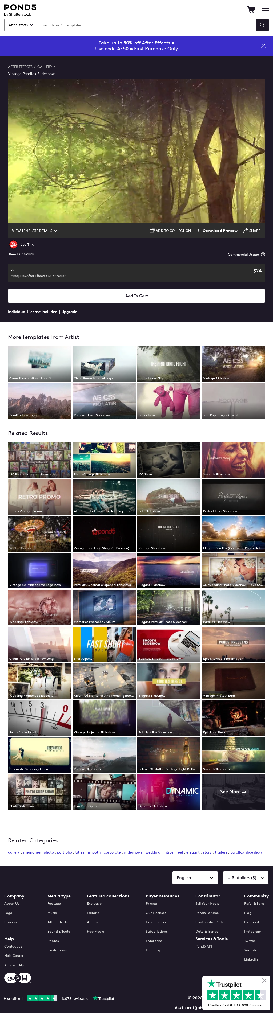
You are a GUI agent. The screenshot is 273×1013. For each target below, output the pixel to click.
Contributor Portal (210, 922)
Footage (54, 903)
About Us (11, 903)
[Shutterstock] (189, 1007)
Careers (10, 922)
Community (256, 896)
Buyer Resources (162, 896)
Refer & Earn (254, 903)
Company (14, 896)
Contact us (13, 946)
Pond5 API (203, 946)
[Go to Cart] (251, 9)
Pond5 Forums (207, 913)
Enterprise (154, 941)
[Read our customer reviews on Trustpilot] (238, 993)
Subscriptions (157, 931)
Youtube (251, 950)
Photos (53, 941)
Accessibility (14, 965)
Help (9, 938)
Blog (247, 913)
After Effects (57, 922)
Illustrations (57, 950)
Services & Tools (211, 938)
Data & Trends (206, 931)
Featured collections (108, 896)
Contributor (207, 896)
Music (52, 913)
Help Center (13, 956)
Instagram (252, 931)
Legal (8, 913)
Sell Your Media (207, 903)
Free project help (159, 950)
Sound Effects (58, 931)
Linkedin (251, 959)
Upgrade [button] (69, 312)
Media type (59, 896)
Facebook (252, 922)
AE (38, 273)
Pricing (151, 903)
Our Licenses (156, 913)
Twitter (249, 941)
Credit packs (156, 922)
